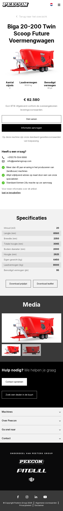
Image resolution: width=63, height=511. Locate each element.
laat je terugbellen (11, 192)
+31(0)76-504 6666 (17, 157)
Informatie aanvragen (31, 128)
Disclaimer (39, 505)
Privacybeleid (25, 505)
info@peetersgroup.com (19, 161)
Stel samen (31, 119)
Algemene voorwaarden (46, 503)
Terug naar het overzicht (33, 16)
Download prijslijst (18, 283)
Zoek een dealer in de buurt (19, 394)
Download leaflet (45, 283)
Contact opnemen (14, 382)
